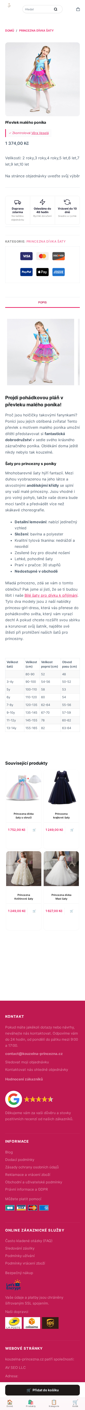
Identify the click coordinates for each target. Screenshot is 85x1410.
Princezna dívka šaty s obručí (24, 815)
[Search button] (55, 9)
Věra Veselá (40, 133)
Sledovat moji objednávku (27, 1062)
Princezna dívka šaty (46, 241)
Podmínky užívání (20, 1256)
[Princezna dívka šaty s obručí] (23, 787)
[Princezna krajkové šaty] (61, 787)
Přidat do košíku (46, 1390)
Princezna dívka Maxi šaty (61, 896)
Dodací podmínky (19, 1159)
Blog (9, 1152)
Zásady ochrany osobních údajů (32, 1167)
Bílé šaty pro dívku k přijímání (51, 595)
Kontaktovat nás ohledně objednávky (36, 1069)
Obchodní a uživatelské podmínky (33, 1182)
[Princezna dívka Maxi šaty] (61, 868)
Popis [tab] (42, 302)
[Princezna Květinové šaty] (23, 868)
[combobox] (37, 9)
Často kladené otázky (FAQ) (29, 1241)
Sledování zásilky (19, 1248)
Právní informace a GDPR (26, 1189)
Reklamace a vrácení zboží (27, 1174)
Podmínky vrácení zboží (25, 1263)
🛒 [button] (34, 911)
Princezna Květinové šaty (23, 896)
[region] (42, 695)
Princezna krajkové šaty (61, 815)
